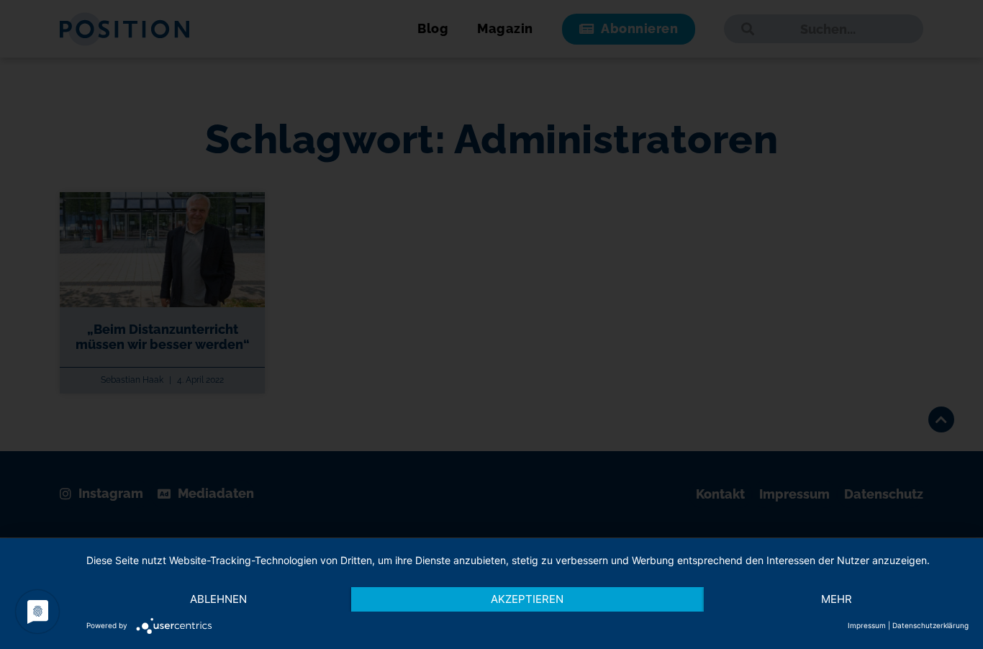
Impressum (867, 625)
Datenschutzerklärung (930, 625)
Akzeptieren (527, 599)
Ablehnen (218, 599)
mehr (836, 599)
